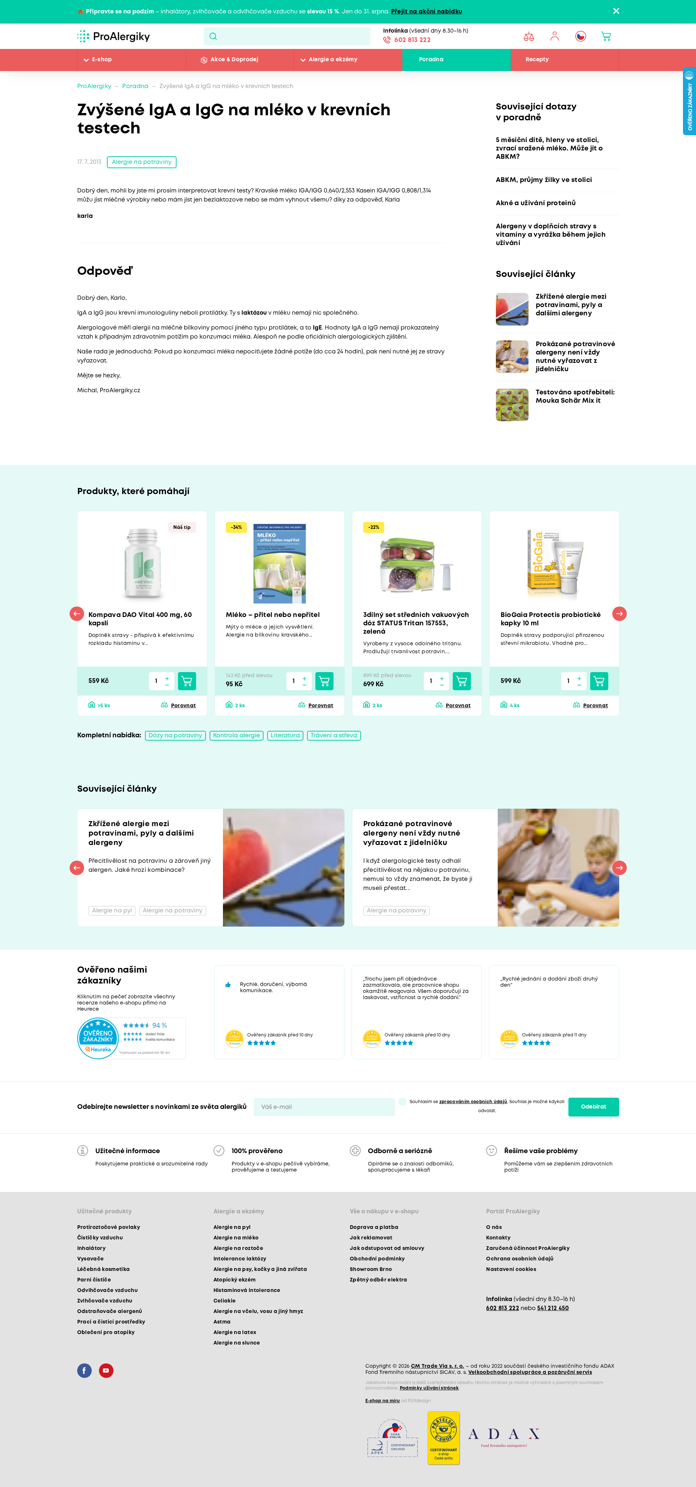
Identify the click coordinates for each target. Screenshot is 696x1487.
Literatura (285, 735)
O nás (494, 1227)
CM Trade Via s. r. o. (437, 1366)
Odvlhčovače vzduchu (107, 1290)
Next (619, 613)
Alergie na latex (235, 1332)
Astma (222, 1322)
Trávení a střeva (334, 735)
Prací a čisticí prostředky (111, 1322)
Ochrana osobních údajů (520, 1259)
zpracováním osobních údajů (473, 1102)
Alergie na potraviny (141, 162)
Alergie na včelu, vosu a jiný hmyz (258, 1311)
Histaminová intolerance (247, 1290)
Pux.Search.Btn (213, 36)
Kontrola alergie (236, 735)
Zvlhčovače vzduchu (105, 1301)
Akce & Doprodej (234, 59)
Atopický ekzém (235, 1280)
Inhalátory (91, 1248)
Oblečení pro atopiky (106, 1332)
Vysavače (90, 1259)
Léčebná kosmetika (103, 1269)
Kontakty (498, 1238)
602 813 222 (412, 40)
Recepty (537, 59)
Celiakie (225, 1301)
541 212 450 (553, 1308)
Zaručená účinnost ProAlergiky (527, 1248)
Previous (77, 613)
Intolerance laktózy (240, 1259)
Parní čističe (94, 1280)
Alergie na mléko (236, 1238)
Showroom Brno (371, 1269)
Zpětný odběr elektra (378, 1280)
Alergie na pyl (232, 1227)
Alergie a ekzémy (333, 59)
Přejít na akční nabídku (427, 12)
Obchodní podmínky (377, 1259)
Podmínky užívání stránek (429, 1388)
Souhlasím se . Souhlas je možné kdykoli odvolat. (487, 1106)
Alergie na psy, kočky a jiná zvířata (260, 1269)
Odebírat (593, 1107)
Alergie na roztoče (238, 1248)
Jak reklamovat (371, 1238)
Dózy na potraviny (175, 735)
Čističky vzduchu (100, 1238)
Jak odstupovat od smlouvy (387, 1248)
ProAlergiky (94, 86)
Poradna (431, 59)
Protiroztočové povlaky (108, 1227)
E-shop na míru (382, 1401)
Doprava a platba (374, 1227)
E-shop (102, 59)
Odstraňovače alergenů (109, 1311)
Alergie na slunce (237, 1343)
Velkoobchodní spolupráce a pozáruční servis (530, 1372)
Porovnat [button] (183, 706)
